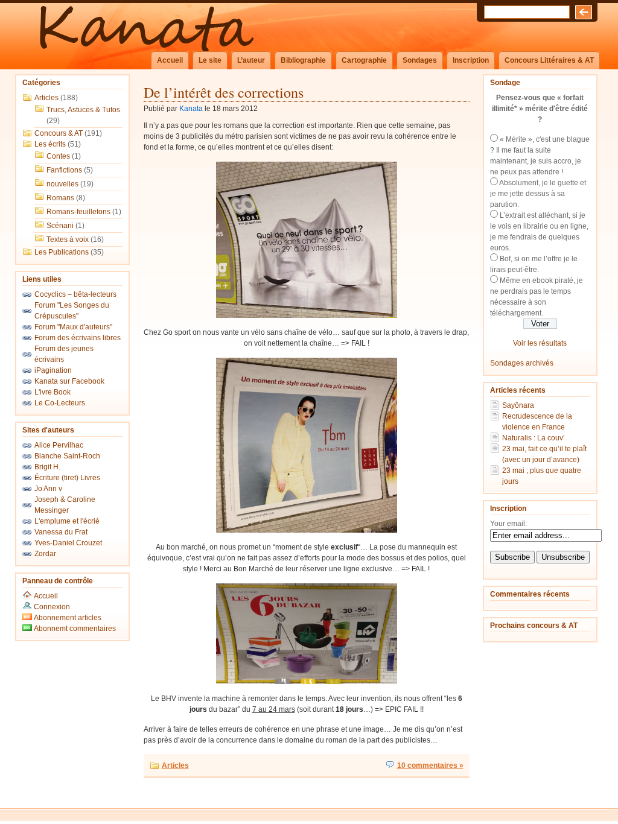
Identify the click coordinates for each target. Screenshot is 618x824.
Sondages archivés (521, 363)
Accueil (170, 60)
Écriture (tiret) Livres (67, 478)
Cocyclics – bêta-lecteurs (75, 294)
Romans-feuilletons (78, 212)
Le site (210, 60)
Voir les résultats (540, 343)
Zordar (45, 554)
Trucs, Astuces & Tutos (83, 110)
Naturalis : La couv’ (533, 438)
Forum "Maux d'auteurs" (73, 327)
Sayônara (518, 405)
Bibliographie (303, 60)
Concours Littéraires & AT (549, 60)
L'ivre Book (52, 392)
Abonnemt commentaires (74, 628)
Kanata (191, 108)
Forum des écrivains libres (77, 338)
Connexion (52, 607)
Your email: (508, 523)
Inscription (471, 60)
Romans (60, 198)
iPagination (53, 370)
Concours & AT (58, 133)
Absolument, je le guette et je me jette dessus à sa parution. (538, 194)
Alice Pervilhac (58, 445)
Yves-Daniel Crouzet (68, 543)
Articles (46, 97)
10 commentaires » (430, 765)
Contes (58, 156)
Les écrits (50, 144)
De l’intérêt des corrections (224, 92)
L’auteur (251, 60)
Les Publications (61, 252)
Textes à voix (67, 239)
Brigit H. (47, 467)
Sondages (420, 60)
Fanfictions (64, 170)
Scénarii (60, 225)
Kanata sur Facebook (69, 381)
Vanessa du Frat (61, 532)
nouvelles (62, 184)
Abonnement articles (66, 617)
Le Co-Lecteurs (59, 403)
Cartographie (364, 60)
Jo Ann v (48, 488)
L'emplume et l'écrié (67, 521)
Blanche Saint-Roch (67, 456)
